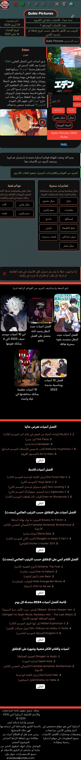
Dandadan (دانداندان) (37, 444)
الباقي (40, 460)
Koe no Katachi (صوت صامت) (37, 571)
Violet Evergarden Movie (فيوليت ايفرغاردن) (37, 581)
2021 (50, 101)
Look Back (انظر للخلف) (37, 576)
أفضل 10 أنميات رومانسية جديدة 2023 (53, 385)
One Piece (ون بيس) (37, 439)
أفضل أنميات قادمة (40, 469)
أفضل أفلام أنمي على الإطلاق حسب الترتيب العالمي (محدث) (40, 559)
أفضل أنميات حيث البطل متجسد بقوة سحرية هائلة (67, 339)
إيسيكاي (69, 218)
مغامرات (68, 210)
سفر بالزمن (48, 210)
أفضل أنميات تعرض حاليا (41, 427)
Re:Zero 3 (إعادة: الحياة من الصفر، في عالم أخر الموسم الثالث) (37, 434)
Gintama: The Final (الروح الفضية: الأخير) (37, 566)
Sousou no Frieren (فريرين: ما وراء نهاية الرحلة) (37, 519)
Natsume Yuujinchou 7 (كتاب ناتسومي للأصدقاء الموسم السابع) (37, 449)
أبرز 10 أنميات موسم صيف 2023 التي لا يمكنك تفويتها (14, 339)
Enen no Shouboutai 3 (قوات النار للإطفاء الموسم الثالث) (37, 496)
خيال (71, 117)
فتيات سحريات (48, 236)
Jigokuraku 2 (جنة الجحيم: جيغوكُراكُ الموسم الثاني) (37, 491)
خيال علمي (59, 117)
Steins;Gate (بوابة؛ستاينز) (37, 533)
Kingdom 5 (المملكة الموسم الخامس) (37, 633)
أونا (77, 98)
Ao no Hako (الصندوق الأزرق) (37, 454)
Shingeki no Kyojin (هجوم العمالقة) (37, 656)
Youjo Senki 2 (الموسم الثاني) (37, 482)
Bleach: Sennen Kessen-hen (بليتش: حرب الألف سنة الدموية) (37, 609)
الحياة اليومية (64, 125)
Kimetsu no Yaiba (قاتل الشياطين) (37, 680)
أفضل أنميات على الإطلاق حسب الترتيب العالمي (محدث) (40, 512)
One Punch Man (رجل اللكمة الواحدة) (37, 675)
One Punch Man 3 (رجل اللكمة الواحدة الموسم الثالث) (37, 477)
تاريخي (49, 227)
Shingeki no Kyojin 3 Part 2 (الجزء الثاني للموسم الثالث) (37, 538)
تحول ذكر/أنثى (69, 236)
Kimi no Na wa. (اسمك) (37, 586)
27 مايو (56, 101)
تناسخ (48, 218)
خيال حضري (49, 200)
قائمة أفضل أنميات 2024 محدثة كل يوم (40, 602)
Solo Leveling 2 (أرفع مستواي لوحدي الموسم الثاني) (37, 487)
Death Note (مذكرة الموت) (37, 661)
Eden (25, 52)
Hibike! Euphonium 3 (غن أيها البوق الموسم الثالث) (37, 623)
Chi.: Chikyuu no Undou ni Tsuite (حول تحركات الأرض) (37, 628)
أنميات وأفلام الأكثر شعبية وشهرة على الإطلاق (40, 649)
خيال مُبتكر (68, 245)
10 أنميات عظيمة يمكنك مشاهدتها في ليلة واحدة (27, 394)
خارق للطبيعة (68, 227)
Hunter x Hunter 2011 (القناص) (37, 543)
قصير (76, 104)
